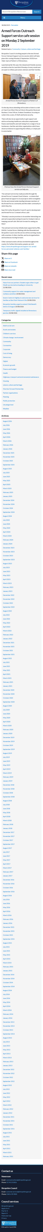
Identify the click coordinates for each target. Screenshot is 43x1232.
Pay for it (5, 1211)
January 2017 (7, 876)
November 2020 (8, 694)
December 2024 (8, 500)
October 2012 (8, 1077)
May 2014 (6, 1002)
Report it (5, 1213)
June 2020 (6, 714)
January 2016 (7, 923)
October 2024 (8, 508)
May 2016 (6, 907)
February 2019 (8, 777)
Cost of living (7, 353)
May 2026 (6, 433)
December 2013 (8, 1022)
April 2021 (6, 674)
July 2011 (6, 1137)
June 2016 (6, 903)
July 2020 (6, 710)
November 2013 (8, 1026)
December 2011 (8, 1117)
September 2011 (8, 1129)
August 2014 (7, 990)
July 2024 (6, 520)
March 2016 (7, 915)
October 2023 (8, 556)
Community (16, 49)
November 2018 (8, 789)
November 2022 (8, 599)
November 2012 (8, 1073)
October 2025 (8, 461)
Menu (22, 18)
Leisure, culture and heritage (30, 49)
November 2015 (8, 931)
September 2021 (8, 654)
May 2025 (6, 480)
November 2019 (8, 741)
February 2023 (8, 587)
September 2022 (8, 607)
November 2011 (8, 1121)
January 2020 (7, 733)
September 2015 (8, 939)
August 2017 (7, 848)
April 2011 (6, 1148)
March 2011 (7, 1152)
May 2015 (6, 955)
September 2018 (8, 797)
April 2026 (6, 437)
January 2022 (7, 639)
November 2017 (8, 836)
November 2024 (8, 504)
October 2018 (8, 793)
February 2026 (8, 445)
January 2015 (7, 971)
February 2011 (8, 1156)
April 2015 (6, 959)
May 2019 (6, 765)
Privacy (4, 1218)
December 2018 (8, 785)
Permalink (14, 25)
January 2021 (7, 686)
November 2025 (8, 457)
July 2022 (6, 615)
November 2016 (8, 884)
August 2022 (7, 611)
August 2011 (7, 1133)
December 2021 (8, 642)
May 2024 (6, 528)
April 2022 (6, 627)
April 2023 (6, 579)
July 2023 (6, 567)
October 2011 (8, 1125)
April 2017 (6, 864)
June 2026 (6, 429)
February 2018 (8, 824)
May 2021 (6, 670)
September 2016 (8, 891)
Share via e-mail (9, 270)
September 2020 (8, 702)
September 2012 (8, 1081)
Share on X (8, 258)
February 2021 (8, 682)
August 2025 (7, 469)
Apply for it (5, 1208)
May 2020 (6, 718)
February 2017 (8, 872)
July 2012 (6, 1089)
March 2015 (7, 963)
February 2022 (8, 635)
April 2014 (6, 1006)
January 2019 (7, 781)
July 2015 (6, 947)
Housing (6, 381)
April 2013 (6, 1054)
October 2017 (8, 840)
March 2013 (7, 1057)
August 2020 (7, 706)
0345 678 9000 (11, 1194)
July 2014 (6, 994)
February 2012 (8, 1109)
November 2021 (8, 646)
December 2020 (8, 690)
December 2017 (8, 832)
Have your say (6, 1216)
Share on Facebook (11, 262)
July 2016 (6, 899)
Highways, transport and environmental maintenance (21, 377)
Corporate (6, 349)
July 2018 (6, 805)
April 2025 (6, 484)
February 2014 (8, 1014)
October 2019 (8, 745)
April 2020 (6, 722)
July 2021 (6, 662)
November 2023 (8, 552)
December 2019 (8, 737)
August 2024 (7, 516)
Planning (6, 397)
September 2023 (8, 559)
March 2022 (7, 631)
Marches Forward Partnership (13, 389)
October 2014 (8, 982)
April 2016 (6, 911)
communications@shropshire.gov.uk (18, 1180)
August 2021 (7, 658)
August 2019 (7, 753)
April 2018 (6, 816)
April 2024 (6, 532)
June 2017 (6, 856)
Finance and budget (9, 369)
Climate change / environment (13, 337)
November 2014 (8, 978)
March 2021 (7, 678)
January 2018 (7, 828)
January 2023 (7, 591)
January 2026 (7, 449)
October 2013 (8, 1030)
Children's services (9, 333)
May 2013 (6, 1050)
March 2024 (7, 536)
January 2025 (7, 496)
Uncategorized (8, 405)
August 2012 (7, 1085)
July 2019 (6, 757)
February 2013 (8, 1061)
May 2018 (6, 812)
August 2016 (7, 895)
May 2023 (6, 575)
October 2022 (8, 603)
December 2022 (8, 595)
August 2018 (7, 801)
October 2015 (8, 935)
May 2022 (6, 623)
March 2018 (7, 820)
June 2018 (6, 808)
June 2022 (6, 619)
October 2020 (8, 698)
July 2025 (6, 473)
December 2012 (8, 1069)
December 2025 (8, 453)
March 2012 (7, 1105)
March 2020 (7, 725)
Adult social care (8, 326)
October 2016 (8, 888)
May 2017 (6, 860)
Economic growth (9, 365)
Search (37, 12)
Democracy (7, 357)
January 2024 (7, 544)
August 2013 (7, 1038)
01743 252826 (11, 1182)
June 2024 (6, 524)
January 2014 (7, 1018)
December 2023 (8, 548)
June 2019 (6, 761)
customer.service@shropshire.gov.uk (18, 1192)
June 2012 (6, 1093)
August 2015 (7, 943)
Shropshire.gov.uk (8, 1206)
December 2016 (8, 880)
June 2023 (6, 571)
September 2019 (8, 749)
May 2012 (6, 1097)
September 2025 (8, 465)
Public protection (9, 401)
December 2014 (8, 974)
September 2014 (8, 986)
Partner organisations (10, 393)
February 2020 (8, 729)
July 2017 (6, 852)
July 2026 (6, 425)
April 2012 (6, 1101)
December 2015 (8, 927)
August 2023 (7, 563)
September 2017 (8, 844)
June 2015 (6, 951)
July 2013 (6, 1042)
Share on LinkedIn (10, 266)
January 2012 (7, 1113)
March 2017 (7, 868)
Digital (5, 361)
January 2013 (7, 1065)
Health (5, 373)
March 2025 (7, 488)
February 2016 (8, 919)
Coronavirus (7, 345)
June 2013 (6, 1046)
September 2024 (8, 512)
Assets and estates (9, 329)
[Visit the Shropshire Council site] (9, 1223)
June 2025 (6, 476)
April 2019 (6, 769)
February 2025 (8, 492)
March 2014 (7, 1010)
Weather (6, 409)
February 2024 (8, 540)
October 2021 (8, 650)
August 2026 (7, 421)
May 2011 (6, 1144)
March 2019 (7, 773)
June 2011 (6, 1140)
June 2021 (6, 666)
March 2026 (7, 441)
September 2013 (8, 1034)
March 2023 (7, 583)
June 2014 (6, 998)
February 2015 (8, 967)
